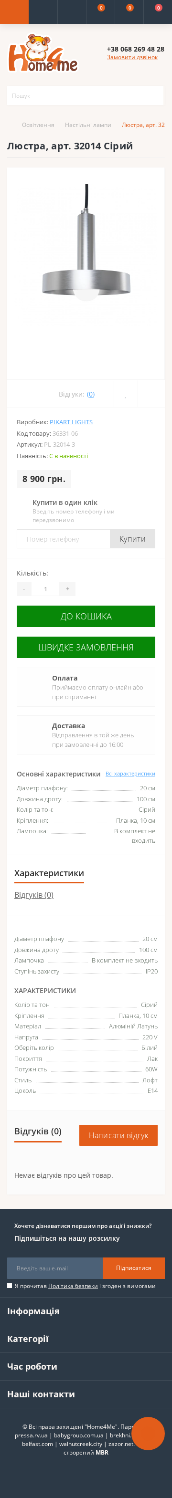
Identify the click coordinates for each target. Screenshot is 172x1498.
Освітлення (38, 125)
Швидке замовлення (86, 647)
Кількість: (32, 572)
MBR (102, 1452)
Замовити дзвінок (132, 57)
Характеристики (49, 873)
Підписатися (133, 1268)
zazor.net (120, 1444)
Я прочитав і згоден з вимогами (85, 1286)
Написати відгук (119, 1135)
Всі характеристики (130, 773)
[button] (71, 12)
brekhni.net (125, 1435)
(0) (91, 393)
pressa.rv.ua (31, 1435)
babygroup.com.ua (79, 1435)
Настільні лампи (88, 125)
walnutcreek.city (80, 1444)
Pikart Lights (71, 422)
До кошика (86, 616)
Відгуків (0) (34, 895)
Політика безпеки (73, 1286)
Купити (132, 539)
